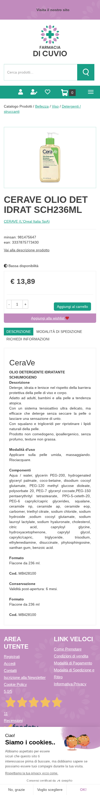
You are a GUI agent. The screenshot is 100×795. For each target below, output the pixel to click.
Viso (55, 106)
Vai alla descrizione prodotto (26, 250)
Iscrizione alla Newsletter (25, 677)
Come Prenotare (68, 649)
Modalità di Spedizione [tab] (59, 332)
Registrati (12, 656)
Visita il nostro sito (52, 10)
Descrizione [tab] (18, 332)
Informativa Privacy (70, 684)
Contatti (10, 670)
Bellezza (42, 106)
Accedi (9, 663)
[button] (9, 304)
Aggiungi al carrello (72, 306)
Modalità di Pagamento (73, 663)
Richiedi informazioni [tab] (27, 339)
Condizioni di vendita (71, 656)
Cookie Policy (15, 684)
